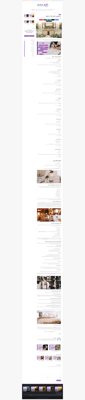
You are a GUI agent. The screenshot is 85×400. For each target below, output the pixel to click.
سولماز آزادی (55, 337)
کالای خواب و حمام (32, 49)
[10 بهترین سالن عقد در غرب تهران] (49, 358)
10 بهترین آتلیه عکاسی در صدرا (26, 24)
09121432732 (56, 125)
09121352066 (56, 115)
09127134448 (56, 156)
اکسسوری (33, 44)
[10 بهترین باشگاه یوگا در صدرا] (32, 15)
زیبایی (33, 46)
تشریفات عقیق (55, 327)
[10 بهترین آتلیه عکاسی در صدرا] (26, 21)
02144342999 (56, 66)
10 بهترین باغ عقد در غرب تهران (58, 360)
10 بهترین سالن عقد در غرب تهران (49, 360)
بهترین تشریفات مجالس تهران (42, 231)
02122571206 (56, 145)
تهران (59, 333)
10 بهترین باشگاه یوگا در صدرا (32, 18)
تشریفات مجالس (51, 9)
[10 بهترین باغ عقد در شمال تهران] (40, 358)
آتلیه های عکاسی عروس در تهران (52, 273)
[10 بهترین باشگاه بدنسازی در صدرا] (26, 15)
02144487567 (56, 105)
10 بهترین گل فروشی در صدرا (32, 24)
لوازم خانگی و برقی (32, 47)
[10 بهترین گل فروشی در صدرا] (32, 21)
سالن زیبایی (33, 48)
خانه (53, 9)
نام (60, 374)
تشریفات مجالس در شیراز (52, 394)
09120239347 (56, 76)
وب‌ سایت (47, 377)
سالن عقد (43, 9)
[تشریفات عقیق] (42, 5)
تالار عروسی (46, 9)
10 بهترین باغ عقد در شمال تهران (41, 360)
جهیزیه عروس (37, 9)
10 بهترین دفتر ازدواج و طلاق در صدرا (27, 390)
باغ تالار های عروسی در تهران (56, 168)
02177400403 (56, 94)
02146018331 (57, 85)
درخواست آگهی (33, 9)
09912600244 (56, 135)
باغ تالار (48, 9)
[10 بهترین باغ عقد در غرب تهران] (57, 358)
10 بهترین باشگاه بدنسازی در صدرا (26, 18)
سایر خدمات (33, 42)
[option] (58, 389)
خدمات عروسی (40, 9)
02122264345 (56, 166)
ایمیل (60, 377)
